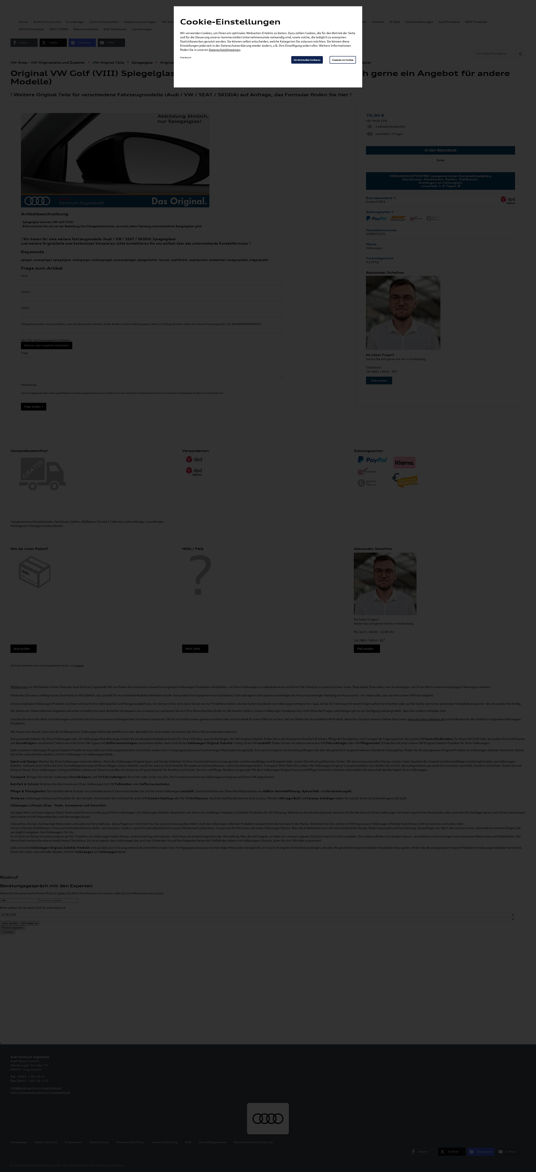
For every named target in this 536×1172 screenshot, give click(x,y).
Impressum (185, 57)
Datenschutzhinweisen (224, 49)
